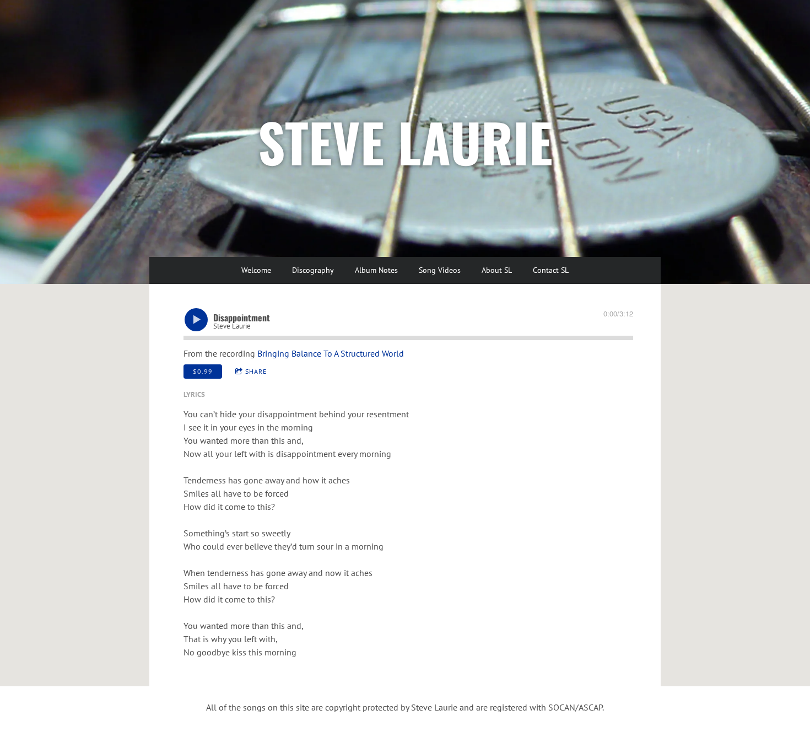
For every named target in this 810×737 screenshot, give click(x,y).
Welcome (256, 270)
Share (256, 371)
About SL (497, 270)
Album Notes (376, 270)
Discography (313, 270)
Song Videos (440, 270)
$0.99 (203, 371)
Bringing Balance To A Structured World (330, 353)
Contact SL (551, 270)
